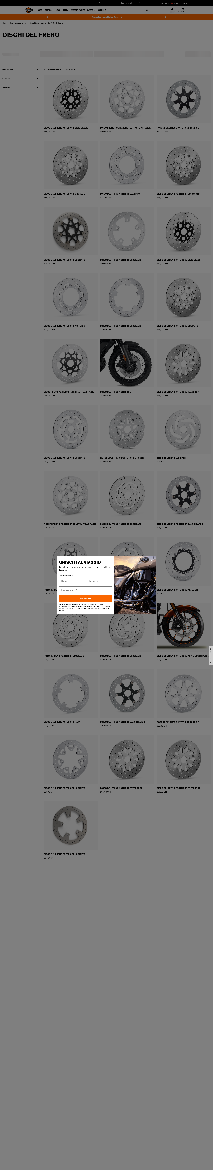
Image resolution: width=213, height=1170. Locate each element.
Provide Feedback (211, 655)
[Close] (151, 560)
